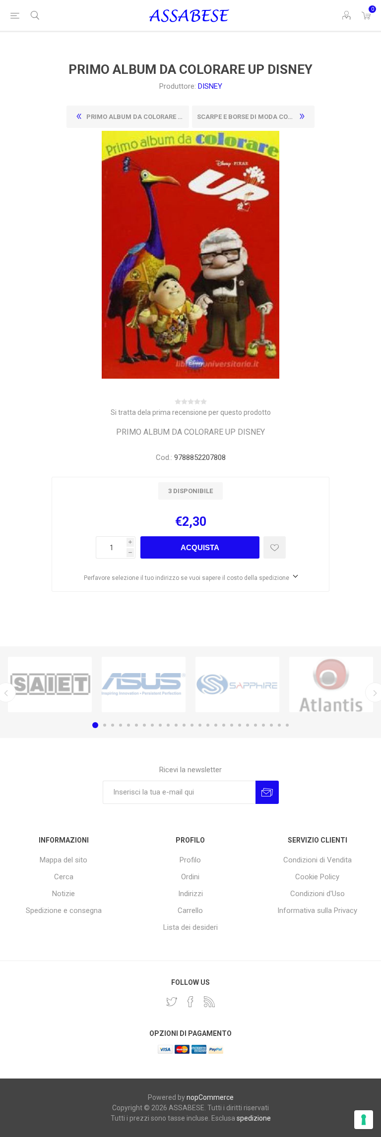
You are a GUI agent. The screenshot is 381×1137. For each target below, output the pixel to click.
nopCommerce (210, 1097)
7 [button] (144, 725)
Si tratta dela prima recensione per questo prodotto (191, 412)
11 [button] (176, 725)
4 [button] (120, 725)
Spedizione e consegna (64, 910)
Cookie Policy (317, 876)
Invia (267, 792)
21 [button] (255, 725)
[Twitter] (172, 1002)
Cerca (63, 876)
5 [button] (128, 725)
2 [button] (104, 725)
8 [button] (152, 725)
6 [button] (136, 725)
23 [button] (271, 725)
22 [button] (263, 725)
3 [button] (112, 725)
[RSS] (209, 1002)
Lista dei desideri (190, 927)
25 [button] (287, 725)
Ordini (190, 876)
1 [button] (95, 725)
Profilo (190, 859)
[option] (50, 684)
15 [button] (207, 725)
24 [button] (279, 725)
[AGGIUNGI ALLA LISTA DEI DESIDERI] (274, 547)
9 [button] (160, 725)
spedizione (254, 1118)
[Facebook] (190, 1002)
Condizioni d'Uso (317, 893)
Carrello (190, 910)
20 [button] (247, 725)
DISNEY (210, 86)
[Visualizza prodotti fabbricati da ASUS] (144, 684)
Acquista (200, 547)
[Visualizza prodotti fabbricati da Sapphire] (237, 684)
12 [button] (184, 725)
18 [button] (231, 725)
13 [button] (191, 725)
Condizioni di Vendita (317, 859)
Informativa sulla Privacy (317, 910)
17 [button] (223, 725)
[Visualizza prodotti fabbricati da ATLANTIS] (331, 684)
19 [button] (239, 725)
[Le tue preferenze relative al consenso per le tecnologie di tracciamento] (363, 1119)
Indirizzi (190, 893)
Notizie (63, 893)
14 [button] (199, 725)
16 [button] (215, 725)
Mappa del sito (63, 859)
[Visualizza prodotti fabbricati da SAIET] (50, 684)
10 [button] (168, 725)
